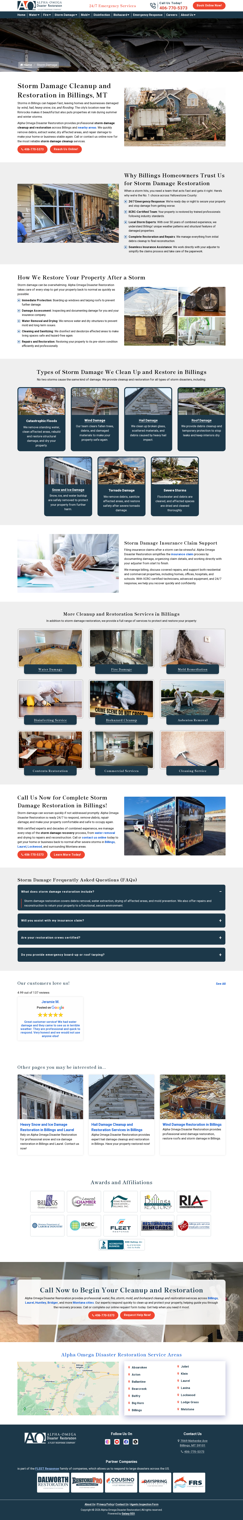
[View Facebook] (126, 1441)
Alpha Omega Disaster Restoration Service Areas (121, 1354)
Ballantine (139, 1381)
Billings (110, 842)
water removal (105, 833)
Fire (46, 15)
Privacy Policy (105, 1504)
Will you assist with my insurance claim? (52, 920)
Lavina (185, 1388)
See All (221, 983)
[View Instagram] (107, 1441)
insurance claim (182, 554)
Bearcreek (139, 1389)
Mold (84, 15)
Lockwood (35, 846)
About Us (187, 15)
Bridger (52, 1302)
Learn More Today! (67, 854)
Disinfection (102, 15)
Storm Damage (65, 15)
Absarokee (139, 1367)
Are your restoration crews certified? (50, 937)
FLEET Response (47, 1468)
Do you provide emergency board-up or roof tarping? (63, 954)
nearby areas (87, 127)
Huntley (40, 1302)
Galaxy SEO (128, 1513)
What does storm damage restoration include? (57, 891)
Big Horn (138, 1403)
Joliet (185, 1366)
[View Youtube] (117, 1441)
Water (33, 15)
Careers (171, 15)
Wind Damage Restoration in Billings (192, 1124)
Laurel (21, 846)
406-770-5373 (173, 8)
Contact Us (122, 1504)
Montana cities (83, 1302)
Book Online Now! (209, 5)
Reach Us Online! (66, 149)
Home (21, 15)
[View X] (135, 1441)
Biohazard (120, 15)
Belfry (136, 1396)
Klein (184, 1373)
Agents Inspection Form (144, 1504)
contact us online (94, 837)
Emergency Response (148, 15)
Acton (136, 1374)
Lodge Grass (190, 1402)
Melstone (187, 1409)
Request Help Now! (137, 1315)
